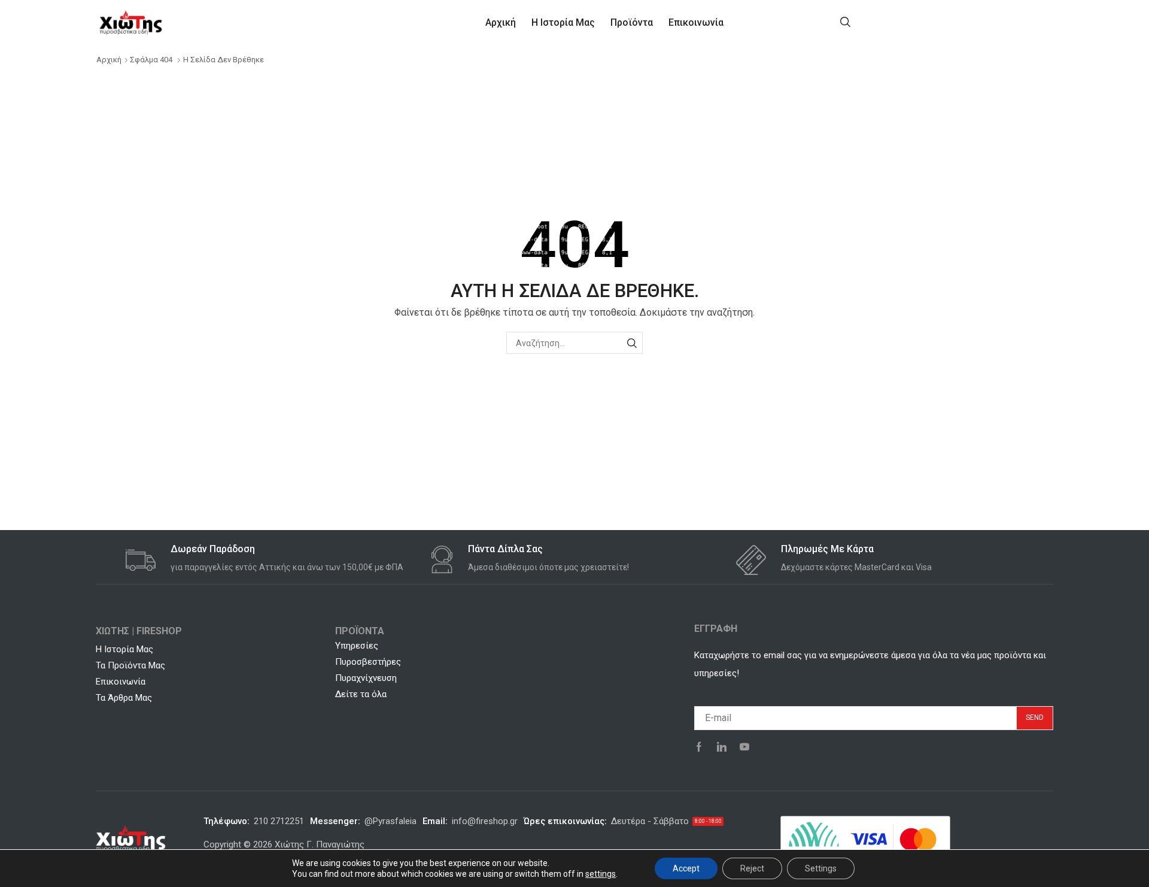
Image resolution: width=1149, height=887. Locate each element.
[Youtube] (744, 747)
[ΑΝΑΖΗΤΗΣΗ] (632, 343)
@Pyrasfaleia (390, 821)
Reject (752, 868)
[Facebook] (699, 747)
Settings (821, 868)
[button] (845, 21)
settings (600, 874)
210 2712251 (279, 821)
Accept (686, 868)
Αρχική (108, 59)
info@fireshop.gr (485, 821)
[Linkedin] (722, 747)
